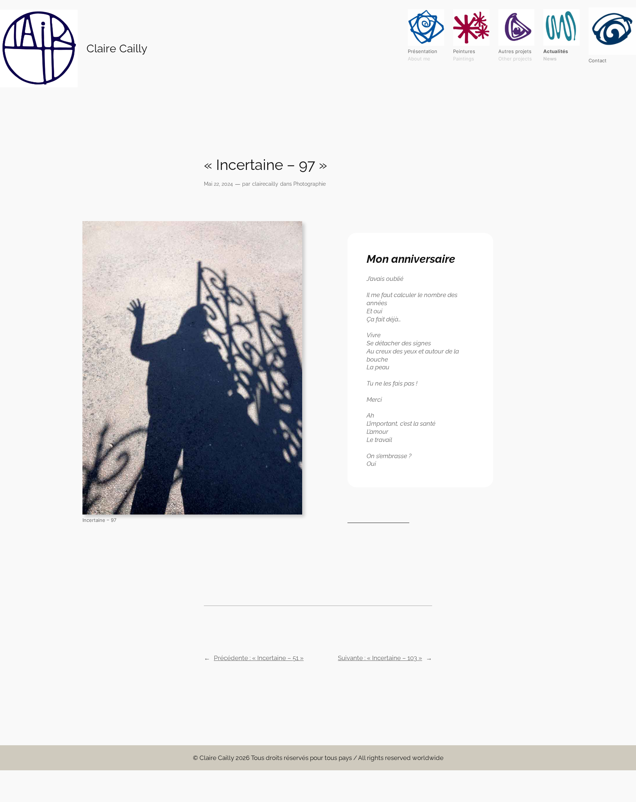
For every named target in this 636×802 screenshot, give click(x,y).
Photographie (309, 184)
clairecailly (265, 184)
